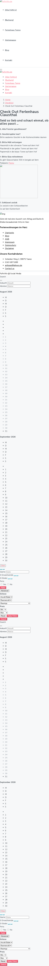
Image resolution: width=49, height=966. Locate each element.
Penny (11, 163)
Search (3, 619)
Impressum (9, 242)
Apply (3, 588)
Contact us (9, 268)
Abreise (3, 286)
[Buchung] (9, 20)
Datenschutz (10, 245)
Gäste (2, 572)
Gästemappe (10, 40)
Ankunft (3, 283)
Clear (3, 566)
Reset (3, 616)
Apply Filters (12, 616)
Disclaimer (9, 248)
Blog (7, 50)
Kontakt (8, 60)
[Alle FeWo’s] (11, 10)
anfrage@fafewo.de (13, 265)
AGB (7, 239)
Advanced (4, 591)
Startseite (9, 232)
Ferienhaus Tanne (12, 30)
